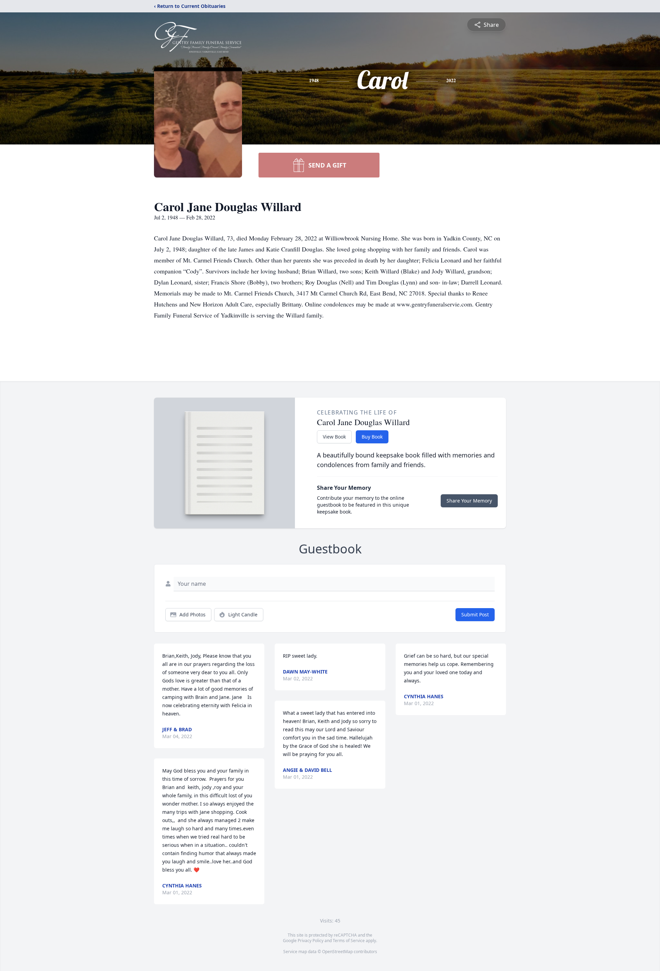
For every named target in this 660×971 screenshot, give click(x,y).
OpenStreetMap (337, 951)
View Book (334, 436)
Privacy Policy (310, 940)
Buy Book (372, 436)
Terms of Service (349, 940)
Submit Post (475, 614)
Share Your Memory (469, 500)
